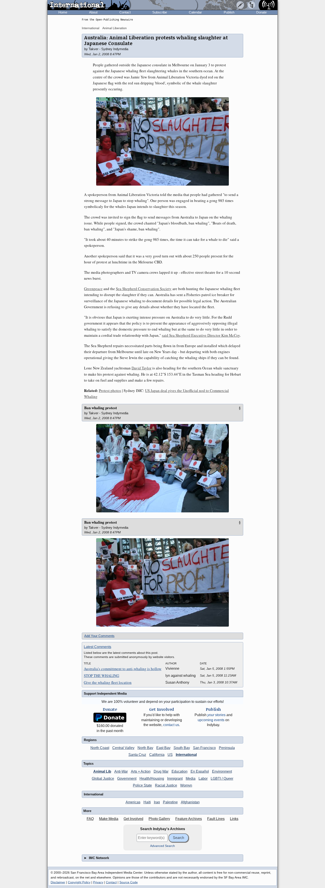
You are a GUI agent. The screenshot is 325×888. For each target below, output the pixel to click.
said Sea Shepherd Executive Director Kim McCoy (201, 335)
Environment (222, 771)
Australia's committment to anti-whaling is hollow (122, 668)
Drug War (161, 771)
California (156, 755)
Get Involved (133, 819)
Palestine (170, 802)
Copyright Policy (79, 882)
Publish (229, 12)
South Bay (182, 748)
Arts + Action (141, 771)
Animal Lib (102, 771)
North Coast (99, 748)
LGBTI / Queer (222, 778)
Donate (261, 12)
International (90, 28)
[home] (89, 5)
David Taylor (141, 368)
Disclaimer (58, 882)
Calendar (195, 12)
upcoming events (211, 720)
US (170, 755)
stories (216, 715)
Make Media (108, 819)
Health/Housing (152, 778)
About (93, 12)
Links (234, 819)
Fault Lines (216, 819)
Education (179, 771)
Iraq (157, 802)
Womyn (186, 785)
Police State (142, 785)
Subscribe (159, 12)
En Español (200, 771)
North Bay (145, 748)
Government (126, 778)
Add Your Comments (99, 636)
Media (190, 778)
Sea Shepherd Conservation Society (144, 288)
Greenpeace (93, 288)
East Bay (163, 748)
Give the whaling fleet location (108, 682)
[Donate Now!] (110, 718)
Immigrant (175, 778)
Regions (90, 740)
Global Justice (103, 778)
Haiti (147, 802)
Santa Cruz (137, 755)
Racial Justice (166, 785)
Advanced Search (162, 846)
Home (62, 12)
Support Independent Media (105, 693)
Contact (125, 12)
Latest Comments (97, 647)
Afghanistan (190, 802)
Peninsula (227, 748)
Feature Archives (188, 819)
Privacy (98, 882)
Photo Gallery (159, 819)
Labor (203, 778)
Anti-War (121, 771)
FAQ (90, 819)
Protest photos (110, 390)
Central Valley (123, 748)
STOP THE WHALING (101, 675)
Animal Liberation (114, 28)
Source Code (128, 882)
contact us (171, 725)
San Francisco (204, 748)
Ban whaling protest (100, 408)
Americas (133, 802)
